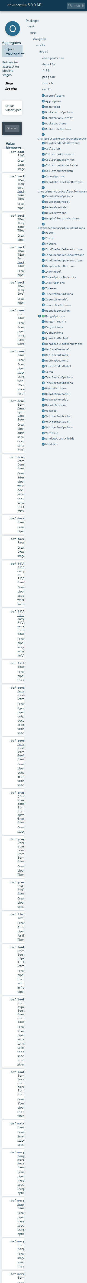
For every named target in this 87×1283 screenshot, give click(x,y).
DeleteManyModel (57, 201)
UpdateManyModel (57, 394)
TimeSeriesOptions (59, 382)
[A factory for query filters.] (43, 244)
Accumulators (55, 95)
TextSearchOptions (59, 377)
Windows (51, 444)
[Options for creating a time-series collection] (43, 383)
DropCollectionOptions (62, 218)
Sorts (49, 371)
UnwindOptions (55, 388)
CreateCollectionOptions (64, 182)
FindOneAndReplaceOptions (64, 255)
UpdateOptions (55, 405)
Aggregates (53, 101)
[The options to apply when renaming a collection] (43, 344)
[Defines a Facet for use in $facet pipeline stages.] (43, 233)
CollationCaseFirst (59, 159)
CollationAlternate (59, 154)
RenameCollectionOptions (64, 343)
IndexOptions (55, 282)
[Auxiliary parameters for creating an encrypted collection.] (43, 188)
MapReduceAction (57, 310)
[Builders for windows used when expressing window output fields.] (43, 444)
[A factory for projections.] (43, 327)
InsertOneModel (56, 299)
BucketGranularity (59, 118)
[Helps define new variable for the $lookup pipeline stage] (43, 433)
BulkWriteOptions (58, 129)
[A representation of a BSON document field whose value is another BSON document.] (43, 107)
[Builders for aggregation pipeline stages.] (43, 101)
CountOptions (55, 176)
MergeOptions (55, 316)
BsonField (52, 106)
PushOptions (54, 332)
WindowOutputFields (59, 438)
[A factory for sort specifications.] (43, 372)
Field (49, 238)
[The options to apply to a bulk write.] (43, 129)
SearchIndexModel (58, 366)
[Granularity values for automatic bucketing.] (43, 118)
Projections (54, 327)
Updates (51, 410)
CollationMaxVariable (61, 165)
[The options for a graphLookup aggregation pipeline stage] (43, 266)
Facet (49, 232)
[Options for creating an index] (43, 277)
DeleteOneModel (56, 207)
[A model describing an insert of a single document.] (43, 300)
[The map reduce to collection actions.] (43, 311)
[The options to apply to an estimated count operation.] (43, 224)
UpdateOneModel (56, 399)
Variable (51, 433)
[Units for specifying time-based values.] (43, 322)
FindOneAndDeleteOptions (64, 249)
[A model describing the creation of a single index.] (43, 272)
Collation (52, 148)
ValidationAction (58, 416)
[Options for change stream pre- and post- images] (43, 135)
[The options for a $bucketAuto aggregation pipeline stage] (43, 112)
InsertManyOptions (59, 294)
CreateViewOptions (59, 196)
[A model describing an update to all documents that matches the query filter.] (43, 394)
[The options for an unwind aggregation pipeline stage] (43, 389)
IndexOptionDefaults (60, 277)
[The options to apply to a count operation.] (43, 177)
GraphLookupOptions (59, 266)
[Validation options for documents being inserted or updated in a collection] (43, 428)
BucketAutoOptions (59, 112)
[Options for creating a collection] (43, 182)
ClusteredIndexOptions (62, 143)
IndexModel (53, 271)
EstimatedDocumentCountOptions (61, 228)
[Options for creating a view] (43, 196)
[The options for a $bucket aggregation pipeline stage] (43, 124)
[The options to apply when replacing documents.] (43, 355)
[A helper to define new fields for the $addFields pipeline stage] (43, 238)
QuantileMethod (56, 338)
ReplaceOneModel (57, 349)
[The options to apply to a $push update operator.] (43, 333)
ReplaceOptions (56, 355)
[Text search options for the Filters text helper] (43, 377)
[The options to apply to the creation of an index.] (43, 283)
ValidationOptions (59, 427)
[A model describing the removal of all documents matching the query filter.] (43, 202)
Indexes (51, 288)
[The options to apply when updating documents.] (43, 405)
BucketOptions (55, 123)
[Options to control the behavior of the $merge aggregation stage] (39, 316)
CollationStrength (59, 171)
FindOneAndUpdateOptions (64, 260)
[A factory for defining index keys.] (43, 288)
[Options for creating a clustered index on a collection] (43, 143)
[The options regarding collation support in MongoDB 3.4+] (43, 149)
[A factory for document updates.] (43, 411)
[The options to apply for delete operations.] (43, 213)
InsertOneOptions (58, 305)
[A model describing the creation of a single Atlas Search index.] (43, 366)
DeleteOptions (55, 213)
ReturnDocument (56, 360)
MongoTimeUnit (55, 321)
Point (22, 691)
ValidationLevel (57, 421)
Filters (51, 243)
